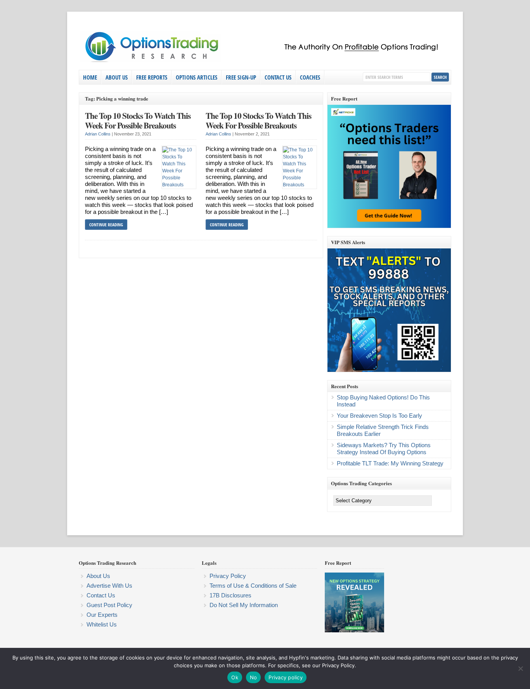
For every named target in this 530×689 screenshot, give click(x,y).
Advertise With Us (109, 585)
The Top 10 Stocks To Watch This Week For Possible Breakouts (138, 120)
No (253, 677)
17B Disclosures (230, 595)
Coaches (310, 77)
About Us (117, 77)
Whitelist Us (102, 624)
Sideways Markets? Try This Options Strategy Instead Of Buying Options (384, 448)
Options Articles (196, 77)
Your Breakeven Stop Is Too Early (379, 415)
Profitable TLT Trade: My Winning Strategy (390, 463)
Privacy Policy (228, 576)
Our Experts (102, 614)
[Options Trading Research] (263, 60)
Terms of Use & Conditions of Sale (253, 585)
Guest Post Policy (109, 605)
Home (90, 77)
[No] (520, 668)
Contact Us (278, 77)
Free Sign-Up (241, 77)
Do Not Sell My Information (244, 605)
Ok (234, 677)
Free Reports (151, 77)
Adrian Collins (98, 134)
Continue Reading (106, 224)
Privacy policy (285, 677)
